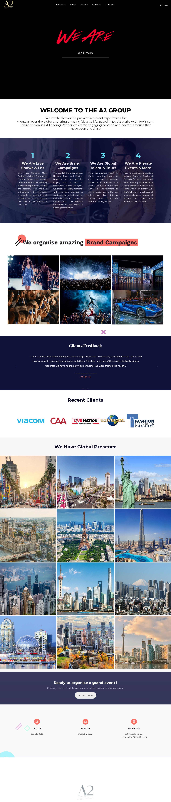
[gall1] (33, 307)
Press (73, 5)
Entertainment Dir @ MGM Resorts (85, 376)
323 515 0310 (37, 734)
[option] (85, 368)
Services (96, 5)
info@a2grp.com (85, 734)
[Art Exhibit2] (137, 272)
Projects (61, 5)
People (84, 5)
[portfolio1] (85, 272)
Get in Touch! (85, 695)
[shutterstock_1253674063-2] (137, 307)
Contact (110, 5)
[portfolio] (33, 272)
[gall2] (85, 307)
